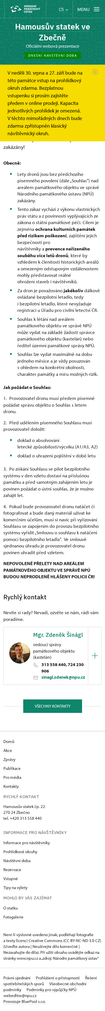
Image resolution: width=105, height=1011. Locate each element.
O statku (10, 908)
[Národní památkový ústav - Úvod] (25, 9)
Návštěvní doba (17, 860)
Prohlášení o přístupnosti (58, 977)
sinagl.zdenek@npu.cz (63, 677)
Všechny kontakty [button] (53, 706)
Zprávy (9, 759)
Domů (8, 741)
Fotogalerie (13, 917)
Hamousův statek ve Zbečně (52, 32)
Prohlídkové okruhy (20, 851)
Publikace (12, 768)
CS (62, 9)
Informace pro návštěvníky (26, 842)
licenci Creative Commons (39, 940)
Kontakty (11, 786)
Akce (7, 750)
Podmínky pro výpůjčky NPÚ (51, 989)
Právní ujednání (17, 977)
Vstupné (10, 878)
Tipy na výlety (15, 887)
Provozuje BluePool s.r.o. (24, 1001)
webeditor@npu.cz (19, 995)
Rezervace (12, 869)
